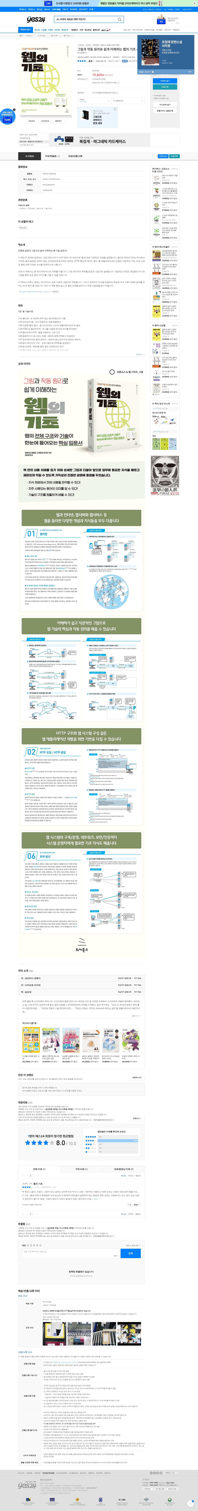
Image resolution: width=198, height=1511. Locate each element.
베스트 (37, 30)
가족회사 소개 (172, 1473)
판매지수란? (119, 61)
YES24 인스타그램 (161, 1473)
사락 (81, 30)
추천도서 (167, 30)
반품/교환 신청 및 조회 (61, 1362)
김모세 (106, 57)
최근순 (123, 1176)
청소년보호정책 (61, 1473)
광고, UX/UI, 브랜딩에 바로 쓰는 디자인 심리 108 (169, 281)
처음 (23, 1175)
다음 (34, 1175)
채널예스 (74, 30)
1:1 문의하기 (148, 1489)
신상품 (43, 30)
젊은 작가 (127, 30)
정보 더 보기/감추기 (94, 61)
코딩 (154, 436)
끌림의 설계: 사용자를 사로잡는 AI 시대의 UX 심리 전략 (169, 308)
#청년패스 (23, 228)
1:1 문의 (73, 1362)
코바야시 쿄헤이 (83, 57)
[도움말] (87, 79)
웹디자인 (67, 36)
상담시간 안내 (173, 1489)
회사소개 (21, 1473)
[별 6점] (34, 1245)
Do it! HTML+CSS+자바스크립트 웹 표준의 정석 (170, 294)
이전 (27, 1175)
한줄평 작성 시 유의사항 (139, 1245)
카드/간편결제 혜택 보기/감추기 (118, 93)
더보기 (174, 169)
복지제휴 (99, 1473)
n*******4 (156, 432)
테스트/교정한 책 (159, 413)
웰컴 (21, 36)
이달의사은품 (149, 30)
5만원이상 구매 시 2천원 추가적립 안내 (118, 83)
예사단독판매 (138, 30)
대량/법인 (176, 30)
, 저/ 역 (94, 57)
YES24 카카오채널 (151, 1473)
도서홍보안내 (73, 1473)
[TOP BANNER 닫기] (194, 3)
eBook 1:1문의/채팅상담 (168, 1485)
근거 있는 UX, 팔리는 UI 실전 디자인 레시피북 (169, 267)
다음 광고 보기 (179, 23)
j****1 (37, 1187)
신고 (54, 1187)
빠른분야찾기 (25, 30)
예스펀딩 (88, 30)
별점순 (138, 1176)
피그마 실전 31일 (168, 371)
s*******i (156, 409)
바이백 (57, 30)
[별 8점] (37, 1245)
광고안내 (83, 1473)
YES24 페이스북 (154, 1473)
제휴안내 (91, 1473)
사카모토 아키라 (96, 57)
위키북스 (116, 57)
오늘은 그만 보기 (145, 72)
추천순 (130, 1176)
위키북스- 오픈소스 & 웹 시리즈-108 (106, 45)
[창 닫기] (114, 109)
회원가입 (151, 9)
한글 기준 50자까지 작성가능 (35, 1252)
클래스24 (96, 30)
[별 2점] (28, 1245)
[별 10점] (40, 1245)
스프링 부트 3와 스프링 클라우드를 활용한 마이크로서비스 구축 (170, 191)
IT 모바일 (41, 36)
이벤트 (50, 30)
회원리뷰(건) (101, 61)
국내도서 (29, 36)
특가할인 (159, 30)
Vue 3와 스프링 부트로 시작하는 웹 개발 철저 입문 (169, 230)
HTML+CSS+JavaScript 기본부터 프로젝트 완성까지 (171, 346)
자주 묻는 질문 (160, 1489)
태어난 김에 (97, 117)
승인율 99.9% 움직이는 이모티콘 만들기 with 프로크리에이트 (169, 253)
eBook (82, 101)
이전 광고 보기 (176, 23)
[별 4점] (31, 1245)
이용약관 (37, 1473)
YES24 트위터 (157, 1473)
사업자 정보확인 (91, 1488)
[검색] (120, 19)
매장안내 (64, 30)
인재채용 (29, 1473)
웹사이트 (54, 36)
